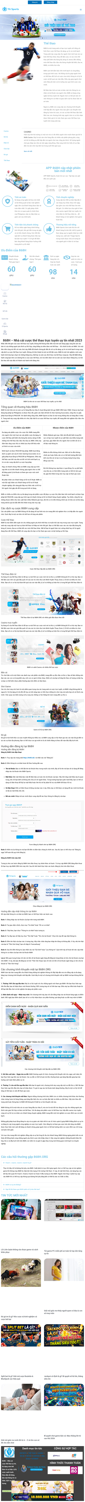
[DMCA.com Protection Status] (8, 1491)
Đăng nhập (50, 2)
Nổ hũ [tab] (6, 137)
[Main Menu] (81, 9)
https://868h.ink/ (29, 758)
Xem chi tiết (28, 151)
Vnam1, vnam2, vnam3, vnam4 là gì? (18, 1163)
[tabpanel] (53, 143)
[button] (2, 27)
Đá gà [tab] (6, 154)
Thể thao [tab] (7, 160)
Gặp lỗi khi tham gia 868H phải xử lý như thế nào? (22, 1189)
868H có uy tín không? (13, 1185)
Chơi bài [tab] (6, 149)
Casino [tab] (6, 131)
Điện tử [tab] (6, 143)
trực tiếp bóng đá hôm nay (10, 1149)
